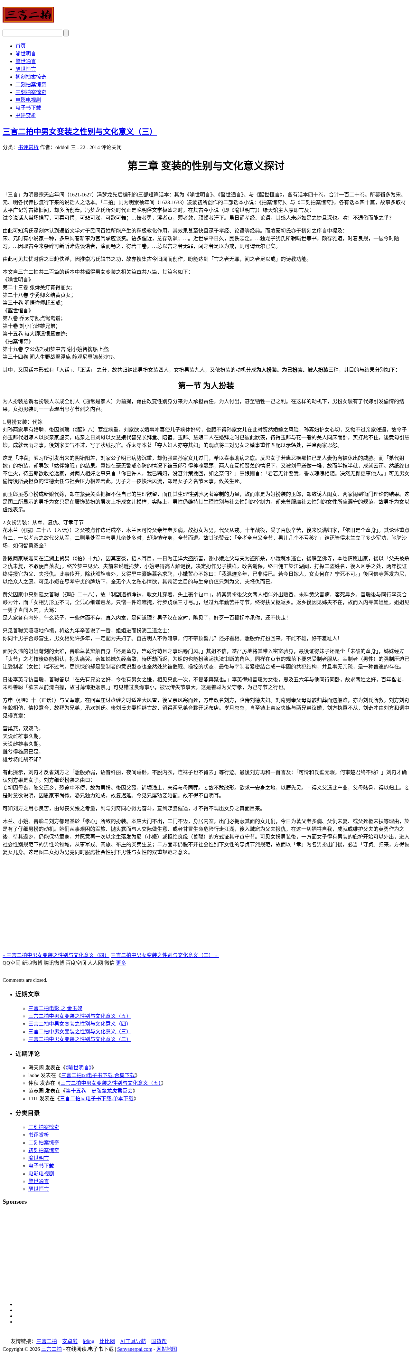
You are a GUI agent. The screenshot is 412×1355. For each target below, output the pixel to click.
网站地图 (166, 1349)
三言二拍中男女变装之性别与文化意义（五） (79, 1016)
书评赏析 (25, 115)
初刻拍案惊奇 (30, 77)
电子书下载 (28, 107)
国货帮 (159, 1341)
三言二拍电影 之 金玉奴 (55, 1008)
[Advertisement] (206, 906)
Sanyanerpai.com (134, 1349)
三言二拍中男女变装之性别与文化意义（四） (56, 955)
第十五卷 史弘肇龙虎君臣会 (99, 1091)
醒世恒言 (25, 69)
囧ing (88, 1341)
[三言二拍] (28, 19)
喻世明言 (25, 53)
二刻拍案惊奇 (30, 84)
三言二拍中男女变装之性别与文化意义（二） (165, 955)
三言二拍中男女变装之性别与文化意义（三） (80, 132)
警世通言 (25, 61)
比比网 (107, 1341)
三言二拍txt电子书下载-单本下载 (97, 1098)
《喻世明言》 (78, 1067)
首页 (20, 46)
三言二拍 (46, 1341)
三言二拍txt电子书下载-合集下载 (98, 1075)
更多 (121, 963)
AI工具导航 (133, 1341)
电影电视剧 (28, 100)
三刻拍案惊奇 (30, 92)
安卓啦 (70, 1341)
